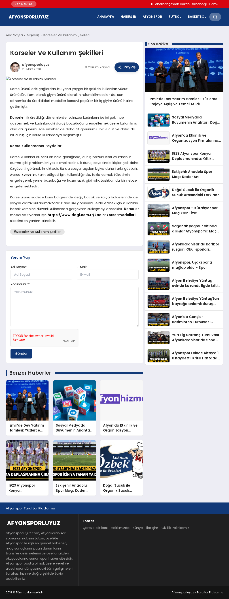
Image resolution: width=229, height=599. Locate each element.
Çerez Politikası (95, 527)
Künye (138, 527)
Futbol (175, 16)
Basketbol (197, 16)
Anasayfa (105, 16)
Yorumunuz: (20, 284)
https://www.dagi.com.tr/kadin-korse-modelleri (92, 215)
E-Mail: (82, 266)
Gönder (21, 353)
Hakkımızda (120, 527)
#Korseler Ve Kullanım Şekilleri (37, 232)
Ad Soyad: (19, 266)
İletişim (152, 527)
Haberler (128, 16)
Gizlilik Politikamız (175, 527)
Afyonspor (152, 16)
